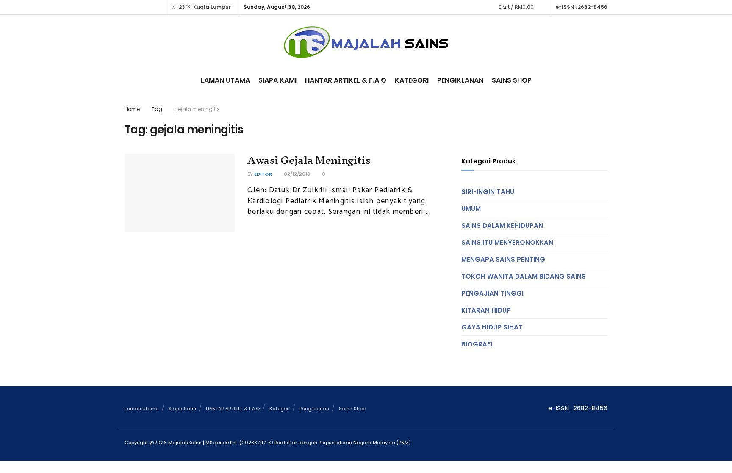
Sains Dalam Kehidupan (502, 225)
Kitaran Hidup (486, 310)
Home (132, 109)
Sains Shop (512, 80)
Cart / (516, 7)
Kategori (412, 80)
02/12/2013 (296, 174)
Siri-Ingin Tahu (487, 191)
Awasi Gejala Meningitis (309, 160)
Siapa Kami (277, 80)
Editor (263, 174)
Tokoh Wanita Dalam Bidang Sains (523, 276)
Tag (157, 109)
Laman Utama (225, 80)
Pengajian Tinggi (492, 293)
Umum (471, 208)
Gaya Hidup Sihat (492, 327)
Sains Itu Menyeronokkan (507, 242)
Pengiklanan (460, 80)
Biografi (476, 344)
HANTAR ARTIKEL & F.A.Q (345, 80)
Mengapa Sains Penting (503, 259)
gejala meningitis (197, 109)
